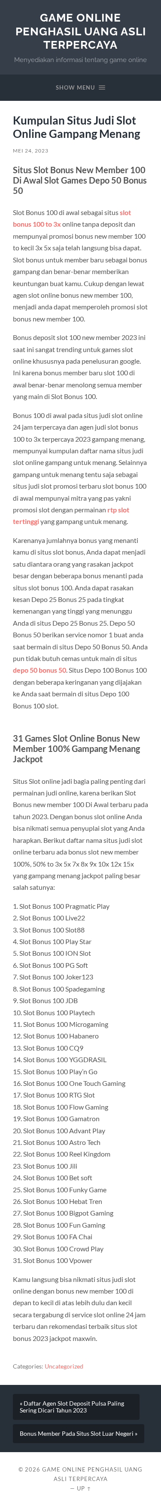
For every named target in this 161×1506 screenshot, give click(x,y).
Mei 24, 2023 (31, 150)
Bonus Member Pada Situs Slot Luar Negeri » (78, 1433)
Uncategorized (64, 1366)
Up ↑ (84, 1488)
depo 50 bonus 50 (39, 670)
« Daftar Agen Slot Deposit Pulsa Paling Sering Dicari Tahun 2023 (72, 1407)
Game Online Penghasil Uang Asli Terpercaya (80, 31)
